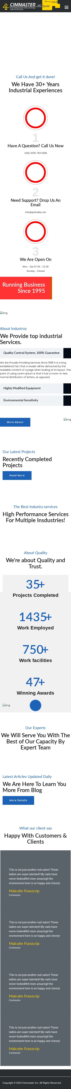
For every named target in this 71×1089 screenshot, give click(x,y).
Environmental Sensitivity (20, 400)
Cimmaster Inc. (30, 1082)
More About (15, 422)
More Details (18, 800)
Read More (17, 475)
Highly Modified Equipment (22, 388)
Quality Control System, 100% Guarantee (31, 353)
